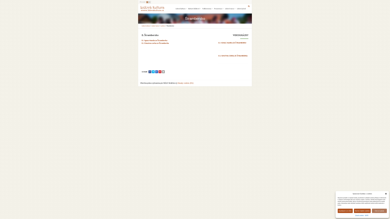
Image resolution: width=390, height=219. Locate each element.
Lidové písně (241, 9)
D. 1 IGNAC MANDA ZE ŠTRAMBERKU (232, 43)
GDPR (366, 215)
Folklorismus (206, 9)
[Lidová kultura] (152, 8)
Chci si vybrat (379, 211)
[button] (386, 194)
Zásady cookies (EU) (185, 83)
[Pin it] (160, 71)
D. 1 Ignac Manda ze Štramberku (154, 40)
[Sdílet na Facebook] (149, 71)
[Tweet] (153, 71)
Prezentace (218, 9)
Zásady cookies (359, 215)
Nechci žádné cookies (362, 211)
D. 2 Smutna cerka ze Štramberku (155, 43)
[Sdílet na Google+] (156, 71)
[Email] (163, 71)
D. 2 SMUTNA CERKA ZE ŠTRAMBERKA (233, 56)
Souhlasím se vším (345, 211)
